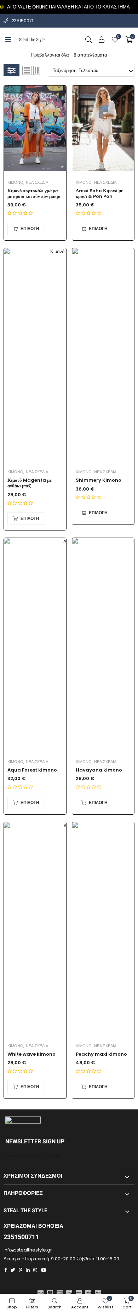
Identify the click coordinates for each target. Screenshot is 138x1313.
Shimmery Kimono (98, 480)
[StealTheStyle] (32, 40)
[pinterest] (20, 1270)
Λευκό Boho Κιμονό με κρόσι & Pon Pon (99, 193)
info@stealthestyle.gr (28, 1250)
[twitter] (13, 1270)
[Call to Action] (101, 39)
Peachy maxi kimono (101, 1054)
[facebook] (6, 1270)
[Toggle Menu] (8, 39)
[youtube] (43, 1270)
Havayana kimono (99, 770)
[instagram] (35, 1270)
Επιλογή (30, 228)
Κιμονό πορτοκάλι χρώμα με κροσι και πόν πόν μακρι (34, 193)
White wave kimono (31, 1054)
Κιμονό (15, 182)
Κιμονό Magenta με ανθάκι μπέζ (29, 482)
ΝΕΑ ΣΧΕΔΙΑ (37, 182)
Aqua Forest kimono (32, 770)
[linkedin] (28, 1270)
